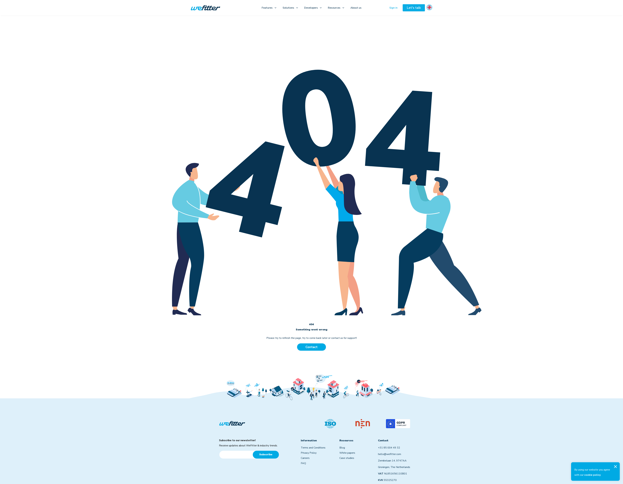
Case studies (346, 458)
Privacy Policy (309, 453)
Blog (342, 447)
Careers (305, 458)
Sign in (393, 8)
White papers (347, 453)
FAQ (303, 463)
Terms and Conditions (313, 447)
